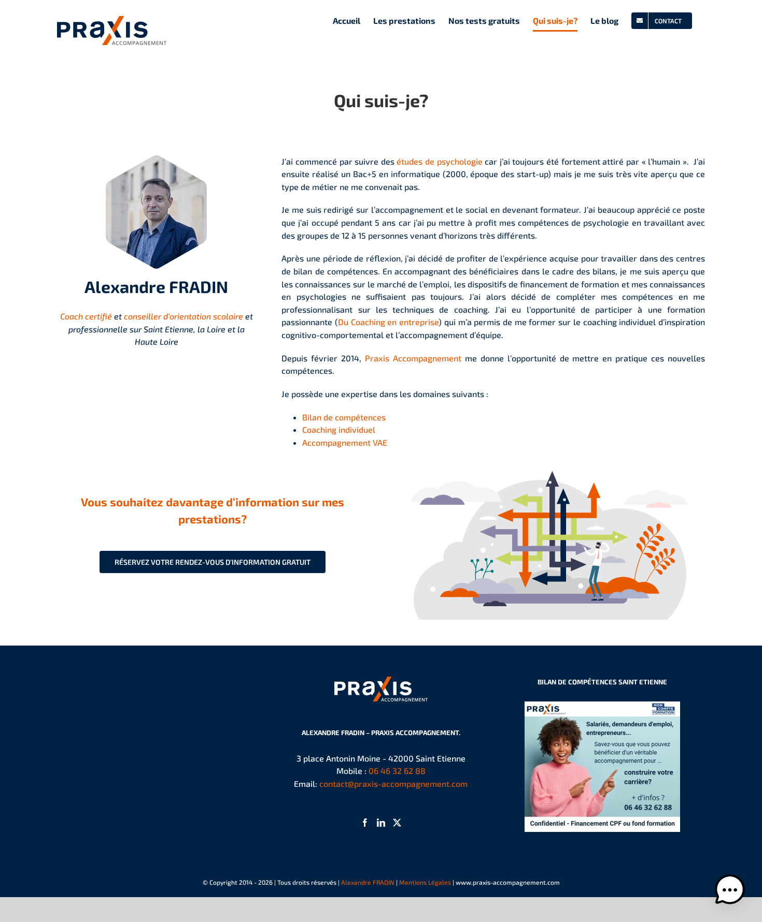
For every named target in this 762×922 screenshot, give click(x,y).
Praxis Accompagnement (413, 358)
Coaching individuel (338, 429)
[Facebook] (365, 822)
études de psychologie (439, 161)
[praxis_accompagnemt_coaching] (549, 461)
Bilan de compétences (344, 417)
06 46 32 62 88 (397, 770)
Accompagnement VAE (344, 442)
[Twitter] (397, 822)
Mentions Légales (425, 882)
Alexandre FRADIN (367, 882)
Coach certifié (86, 316)
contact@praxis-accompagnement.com (393, 783)
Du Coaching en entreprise (388, 322)
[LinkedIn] (381, 822)
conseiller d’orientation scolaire (184, 316)
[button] (729, 889)
